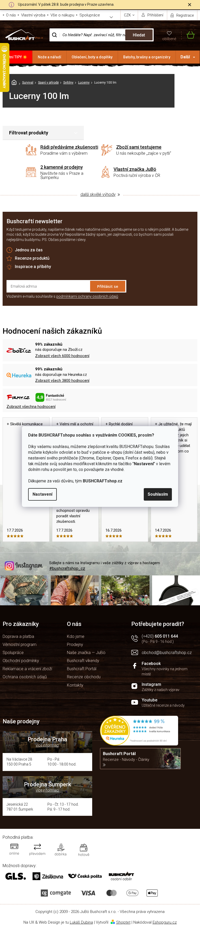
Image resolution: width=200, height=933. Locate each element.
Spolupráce (89, 15)
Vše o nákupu (62, 15)
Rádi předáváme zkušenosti (69, 147)
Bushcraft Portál (81, 668)
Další (185, 56)
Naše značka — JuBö (86, 652)
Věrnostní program (19, 644)
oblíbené (169, 39)
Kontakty (75, 685)
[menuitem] (16, 57)
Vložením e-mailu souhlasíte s (62, 296)
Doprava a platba (18, 636)
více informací (47, 745)
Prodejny (75, 644)
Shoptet (123, 922)
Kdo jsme (75, 636)
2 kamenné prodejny (61, 167)
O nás (11, 15)
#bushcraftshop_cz (67, 568)
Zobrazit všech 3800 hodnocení (62, 380)
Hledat (139, 35)
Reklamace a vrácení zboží (27, 668)
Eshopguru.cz (165, 922)
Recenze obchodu (84, 676)
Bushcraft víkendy (83, 660)
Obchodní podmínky (21, 660)
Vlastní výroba (33, 15)
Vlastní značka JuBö (135, 169)
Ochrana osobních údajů (25, 676)
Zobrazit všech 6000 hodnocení (62, 355)
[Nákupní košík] (188, 35)
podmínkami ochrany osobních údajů (87, 296)
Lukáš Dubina (81, 922)
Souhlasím (158, 494)
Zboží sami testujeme (138, 147)
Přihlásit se (107, 286)
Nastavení (42, 494)
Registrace (185, 15)
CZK (128, 15)
